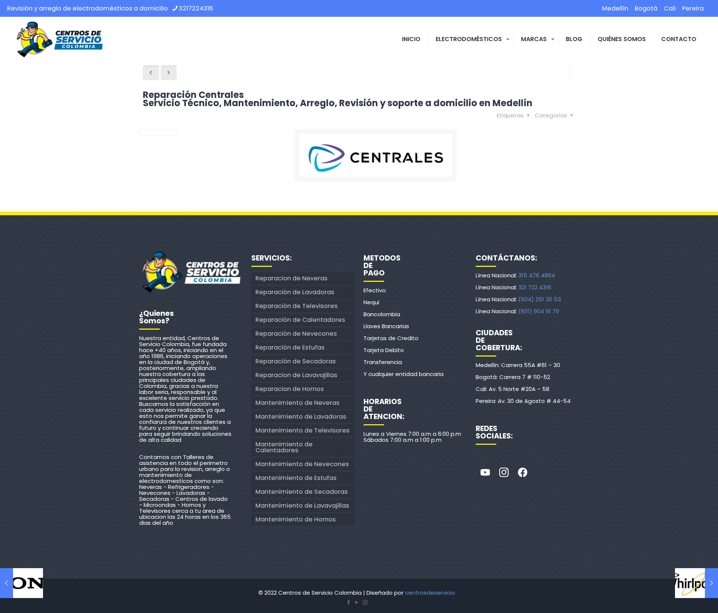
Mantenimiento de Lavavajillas (302, 505)
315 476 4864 (536, 275)
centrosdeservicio (430, 593)
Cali (670, 8)
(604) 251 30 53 (539, 299)
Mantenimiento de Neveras (297, 402)
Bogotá (646, 8)
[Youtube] (485, 473)
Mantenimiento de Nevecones (302, 464)
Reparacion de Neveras (291, 278)
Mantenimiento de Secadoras (301, 491)
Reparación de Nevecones (296, 333)
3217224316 (196, 8)
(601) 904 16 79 (538, 311)
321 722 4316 (534, 287)
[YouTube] (357, 602)
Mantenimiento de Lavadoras (300, 416)
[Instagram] (503, 473)
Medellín (615, 8)
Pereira (693, 8)
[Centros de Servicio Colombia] (59, 39)
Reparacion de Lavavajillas (296, 375)
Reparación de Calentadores (300, 319)
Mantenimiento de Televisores (302, 430)
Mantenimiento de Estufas (296, 478)
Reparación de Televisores (296, 306)
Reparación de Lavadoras (294, 292)
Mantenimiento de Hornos (295, 519)
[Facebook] (522, 473)
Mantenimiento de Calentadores (284, 447)
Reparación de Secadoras (295, 361)
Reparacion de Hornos (289, 389)
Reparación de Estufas (290, 347)
